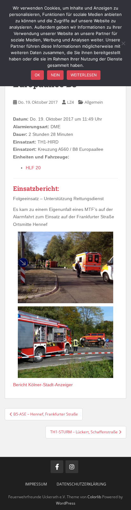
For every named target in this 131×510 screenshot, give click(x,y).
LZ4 (70, 102)
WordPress (65, 503)
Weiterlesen (84, 75)
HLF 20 (33, 167)
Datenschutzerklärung (81, 484)
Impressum (36, 484)
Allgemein (94, 102)
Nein (55, 75)
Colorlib (94, 497)
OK (37, 75)
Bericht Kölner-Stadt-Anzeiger (43, 384)
